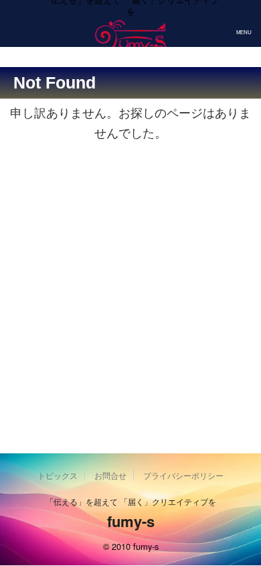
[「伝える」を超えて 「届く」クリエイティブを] (130, 42)
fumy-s (131, 521)
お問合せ (110, 475)
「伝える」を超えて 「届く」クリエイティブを (131, 501)
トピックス (57, 475)
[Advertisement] (130, 292)
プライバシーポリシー (183, 475)
